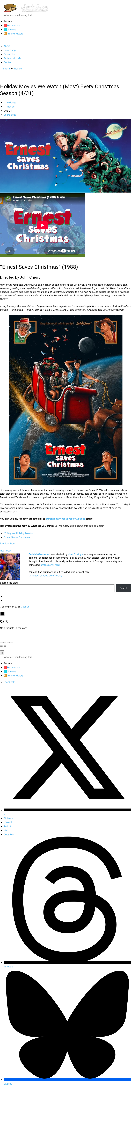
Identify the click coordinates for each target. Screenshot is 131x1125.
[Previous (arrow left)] (1, 646)
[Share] (4, 642)
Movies (10, 106)
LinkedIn (8, 822)
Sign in (7, 68)
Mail (6, 830)
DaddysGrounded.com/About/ (45, 575)
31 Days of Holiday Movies (18, 533)
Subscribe (9, 54)
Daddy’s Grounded (39, 554)
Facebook (9, 682)
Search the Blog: (9, 582)
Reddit (7, 826)
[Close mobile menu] (1, 39)
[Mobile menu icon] (65, 2)
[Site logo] (25, 11)
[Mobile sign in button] (1, 72)
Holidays (11, 102)
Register (18, 68)
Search (123, 588)
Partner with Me (12, 58)
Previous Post (7, 543)
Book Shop (10, 50)
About (7, 45)
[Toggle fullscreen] (8, 642)
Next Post (5, 550)
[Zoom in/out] (11, 642)
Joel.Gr (25, 606)
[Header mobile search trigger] (1, 75)
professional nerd (50, 564)
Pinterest (8, 818)
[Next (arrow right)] (4, 646)
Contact (8, 62)
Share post (10, 114)
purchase (65, 518)
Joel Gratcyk (75, 554)
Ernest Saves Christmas (17, 537)
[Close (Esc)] (1, 642)
